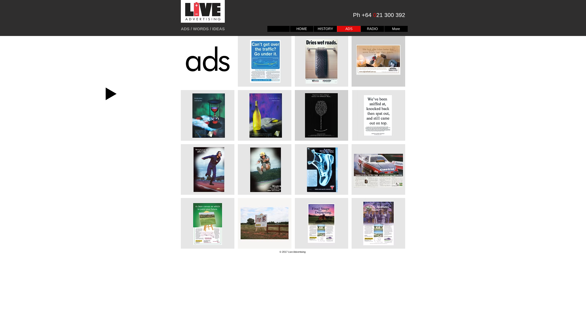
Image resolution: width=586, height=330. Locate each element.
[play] (395, 245)
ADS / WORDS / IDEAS (203, 29)
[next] (395, 146)
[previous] (190, 146)
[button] (207, 61)
